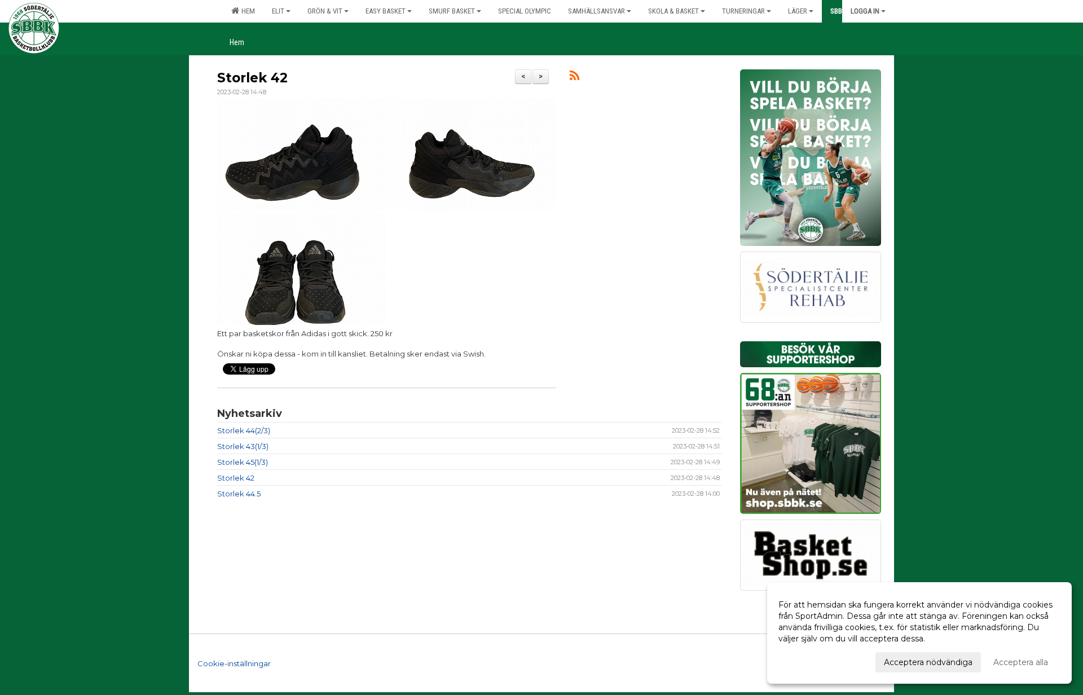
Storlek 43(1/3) (242, 446)
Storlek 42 (252, 78)
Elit (278, 11)
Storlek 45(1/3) (242, 462)
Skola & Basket (673, 11)
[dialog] (919, 633)
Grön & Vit (324, 11)
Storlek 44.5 (239, 493)
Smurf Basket (452, 11)
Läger (797, 11)
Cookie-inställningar (234, 663)
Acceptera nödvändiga (928, 662)
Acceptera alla (1020, 662)
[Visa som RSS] (574, 77)
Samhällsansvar (596, 11)
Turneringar (743, 11)
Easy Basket (386, 11)
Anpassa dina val (810, 661)
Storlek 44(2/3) (243, 430)
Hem (246, 11)
